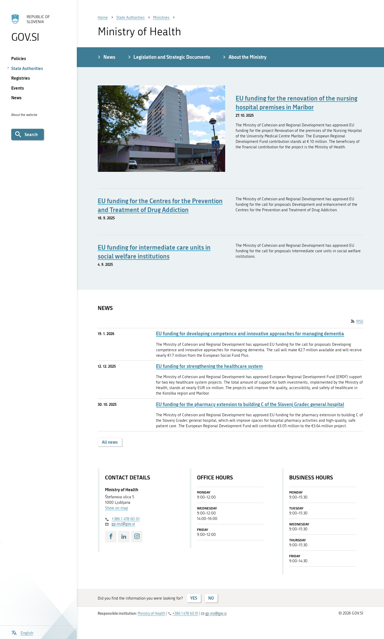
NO (211, 598)
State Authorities (27, 68)
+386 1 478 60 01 (126, 519)
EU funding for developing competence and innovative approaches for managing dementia (250, 333)
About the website (24, 115)
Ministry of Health (151, 613)
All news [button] (110, 442)
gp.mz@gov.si (123, 523)
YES (193, 598)
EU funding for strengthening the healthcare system (209, 366)
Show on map (116, 508)
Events (17, 88)
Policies (18, 58)
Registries (20, 78)
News (16, 98)
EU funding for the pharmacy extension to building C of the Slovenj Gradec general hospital (250, 404)
